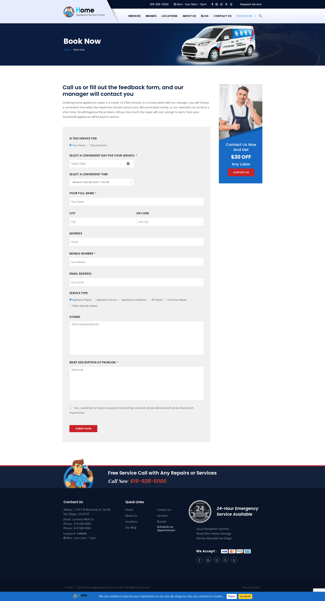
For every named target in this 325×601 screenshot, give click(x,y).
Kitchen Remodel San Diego (214, 538)
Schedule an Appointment (166, 528)
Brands (151, 16)
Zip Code (142, 213)
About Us (131, 516)
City (72, 213)
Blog (205, 16)
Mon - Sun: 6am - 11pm (191, 4)
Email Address (80, 273)
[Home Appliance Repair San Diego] (87, 16)
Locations (169, 16)
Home (129, 510)
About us (189, 16)
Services (134, 16)
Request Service (251, 4)
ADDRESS (75, 233)
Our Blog (130, 527)
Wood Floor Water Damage (214, 533)
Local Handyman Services (213, 529)
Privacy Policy (251, 587)
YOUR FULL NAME (82, 193)
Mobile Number (82, 253)
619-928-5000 (159, 4)
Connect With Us (83, 519)
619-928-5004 (82, 528)
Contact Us (164, 510)
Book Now (244, 16)
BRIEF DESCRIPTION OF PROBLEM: (93, 362)
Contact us (223, 16)
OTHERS (74, 317)
